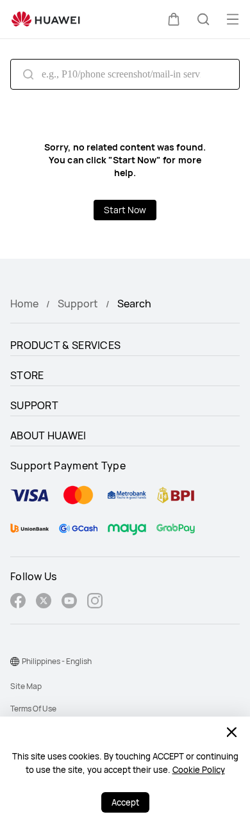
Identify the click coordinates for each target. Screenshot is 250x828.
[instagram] (95, 602)
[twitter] (43, 602)
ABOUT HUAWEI (48, 435)
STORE (27, 375)
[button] (174, 19)
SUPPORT (34, 405)
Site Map (26, 686)
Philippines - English (57, 661)
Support (78, 303)
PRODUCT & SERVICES (65, 345)
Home (24, 303)
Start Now (125, 210)
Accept (125, 802)
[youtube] (69, 602)
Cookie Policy (198, 769)
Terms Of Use (33, 708)
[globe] (14, 661)
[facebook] (18, 602)
